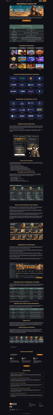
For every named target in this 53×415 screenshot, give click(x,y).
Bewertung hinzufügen (39, 354)
